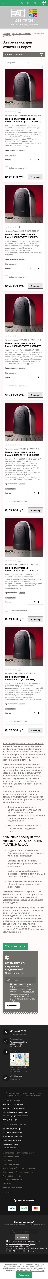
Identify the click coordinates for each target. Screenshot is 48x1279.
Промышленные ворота (10, 1144)
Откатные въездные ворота (12, 1140)
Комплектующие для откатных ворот (18, 1153)
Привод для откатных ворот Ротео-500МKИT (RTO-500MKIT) (22, 453)
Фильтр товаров (13, 54)
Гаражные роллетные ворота (12, 1132)
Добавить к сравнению (18, 168)
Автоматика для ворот (21, 33)
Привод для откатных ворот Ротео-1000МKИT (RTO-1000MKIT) (23, 120)
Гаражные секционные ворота (12, 1129)
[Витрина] (42, 62)
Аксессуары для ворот (10, 1120)
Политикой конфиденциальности (22, 992)
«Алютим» (19, 891)
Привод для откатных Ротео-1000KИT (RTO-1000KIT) (21, 569)
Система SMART (9, 1161)
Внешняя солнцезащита (12, 1157)
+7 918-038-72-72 (22, 929)
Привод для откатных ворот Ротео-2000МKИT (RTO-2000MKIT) (23, 344)
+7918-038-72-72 (18, 1031)
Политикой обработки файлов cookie (30, 1271)
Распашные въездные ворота (12, 1136)
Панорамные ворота (9, 1148)
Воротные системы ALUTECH (14, 1125)
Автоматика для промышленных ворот (15, 1116)
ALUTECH (24, 20)
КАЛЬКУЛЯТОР (18, 946)
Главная (6, 33)
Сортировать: (10, 63)
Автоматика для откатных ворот (13, 1104)
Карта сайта (7, 1193)
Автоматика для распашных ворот (14, 1108)
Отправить (12, 1005)
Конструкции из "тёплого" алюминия (18, 1172)
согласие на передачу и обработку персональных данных (22, 986)
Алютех (22, 150)
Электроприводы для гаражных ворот (15, 1112)
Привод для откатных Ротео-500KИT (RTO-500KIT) (20, 678)
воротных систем (28, 897)
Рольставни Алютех (11, 1164)
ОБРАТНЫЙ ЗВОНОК (18, 1034)
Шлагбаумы (7, 1184)
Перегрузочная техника (12, 1187)
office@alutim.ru (16, 1079)
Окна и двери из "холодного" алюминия (19, 1168)
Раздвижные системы (12, 1176)
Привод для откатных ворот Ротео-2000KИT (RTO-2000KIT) (21, 235)
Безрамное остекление (12, 1180)
